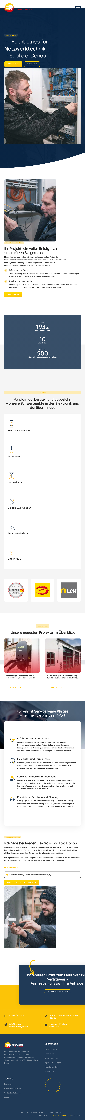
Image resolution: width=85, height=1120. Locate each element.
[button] (83, 662)
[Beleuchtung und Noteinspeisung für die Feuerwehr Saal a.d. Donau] (22, 655)
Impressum (8, 1084)
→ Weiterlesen (14, 688)
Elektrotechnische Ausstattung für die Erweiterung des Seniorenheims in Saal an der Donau (62, 679)
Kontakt (7, 1097)
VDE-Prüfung (49, 1071)
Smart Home (49, 1054)
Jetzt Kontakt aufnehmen (21, 882)
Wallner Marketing (62, 1115)
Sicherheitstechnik (51, 1067)
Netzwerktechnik (51, 1058)
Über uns (32, 64)
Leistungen (13, 64)
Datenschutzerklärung (12, 1088)
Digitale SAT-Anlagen (53, 1062)
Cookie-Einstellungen (12, 1093)
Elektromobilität (51, 1049)
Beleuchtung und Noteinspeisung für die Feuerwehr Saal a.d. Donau (21, 677)
